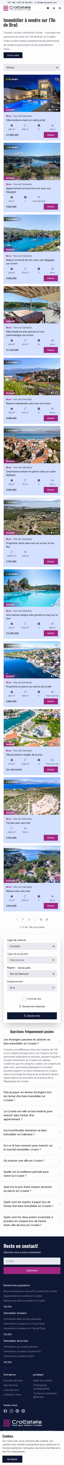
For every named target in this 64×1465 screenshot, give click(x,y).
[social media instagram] (11, 1411)
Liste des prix (11, 1389)
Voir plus (8, 1306)
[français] (54, 8)
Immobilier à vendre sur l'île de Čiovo (24, 1328)
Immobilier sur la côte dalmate (21, 1346)
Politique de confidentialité (41, 1387)
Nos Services (11, 1385)
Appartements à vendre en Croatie (23, 1296)
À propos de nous (13, 1380)
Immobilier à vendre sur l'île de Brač (24, 1323)
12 (40, 919)
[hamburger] (60, 8)
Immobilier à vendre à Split (19, 1356)
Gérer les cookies (42, 1380)
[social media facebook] (5, 1411)
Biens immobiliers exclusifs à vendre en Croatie (30, 1291)
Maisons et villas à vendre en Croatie (24, 1300)
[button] (32, 1041)
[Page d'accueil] (17, 8)
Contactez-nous (12, 1394)
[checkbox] (24, 999)
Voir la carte (24, 967)
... (35, 919)
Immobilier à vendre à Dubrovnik (22, 1351)
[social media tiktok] (23, 1411)
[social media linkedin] (17, 1411)
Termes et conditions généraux (45, 1395)
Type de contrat (16, 940)
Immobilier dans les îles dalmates (22, 1319)
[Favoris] (48, 8)
